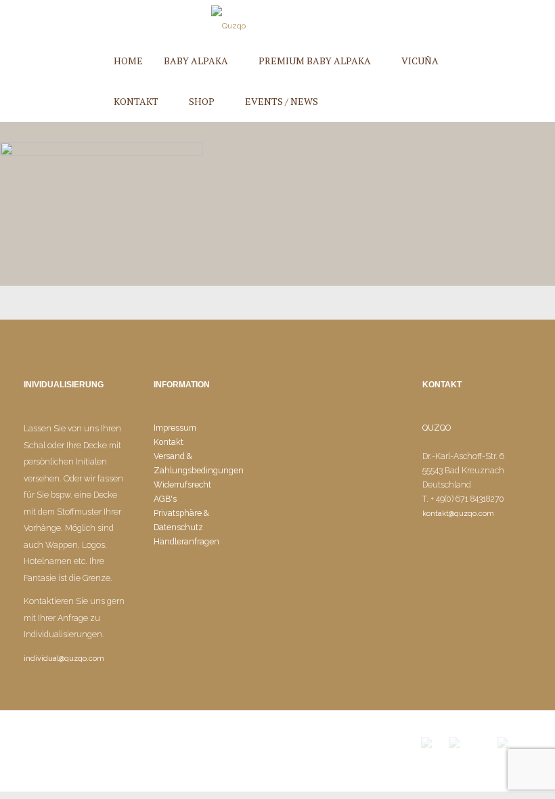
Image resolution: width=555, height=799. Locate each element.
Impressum (175, 428)
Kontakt (168, 442)
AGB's (165, 499)
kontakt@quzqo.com (458, 513)
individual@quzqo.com (64, 658)
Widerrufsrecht (182, 484)
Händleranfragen (186, 541)
